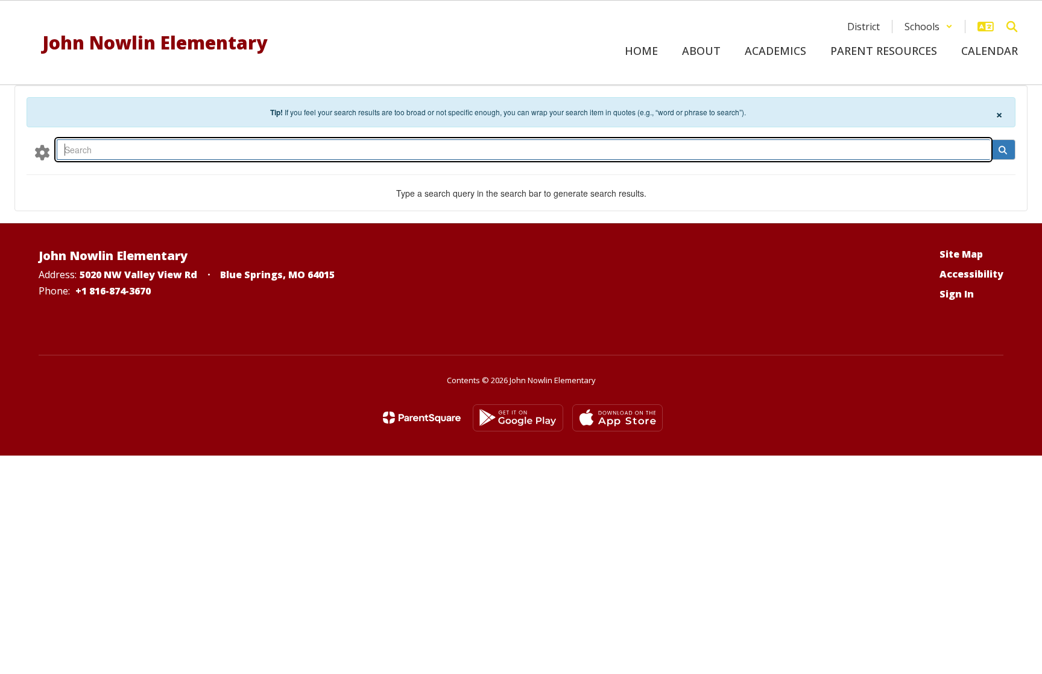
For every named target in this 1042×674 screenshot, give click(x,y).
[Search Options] (42, 152)
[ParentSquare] (422, 418)
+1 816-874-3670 (113, 290)
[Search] (1002, 149)
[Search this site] (1012, 27)
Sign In (956, 293)
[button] (929, 26)
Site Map (961, 254)
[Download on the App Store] (617, 417)
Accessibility (971, 274)
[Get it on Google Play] (518, 417)
